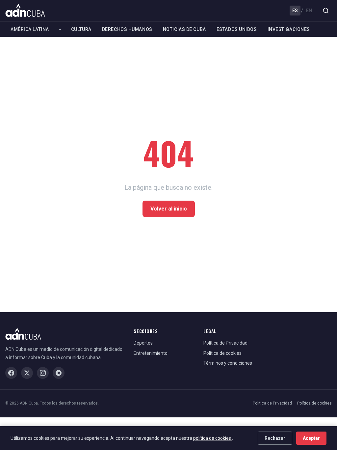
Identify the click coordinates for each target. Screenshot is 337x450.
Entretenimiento (151, 353)
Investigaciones (289, 29)
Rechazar (275, 438)
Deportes (143, 343)
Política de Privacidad (225, 343)
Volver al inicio (168, 209)
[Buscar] (326, 10)
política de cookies (212, 438)
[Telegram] (59, 373)
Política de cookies (222, 353)
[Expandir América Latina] (60, 29)
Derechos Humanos (127, 29)
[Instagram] (43, 373)
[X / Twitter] (27, 373)
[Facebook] (11, 373)
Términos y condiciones (227, 363)
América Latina (30, 29)
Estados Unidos (237, 29)
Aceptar (311, 438)
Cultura (81, 29)
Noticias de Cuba (184, 29)
